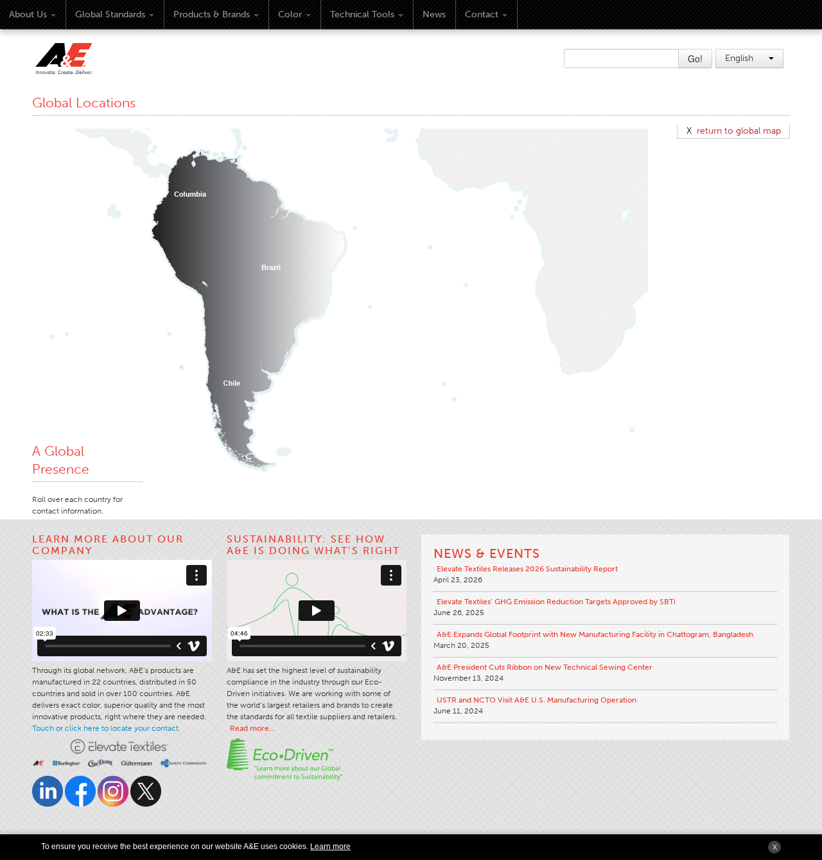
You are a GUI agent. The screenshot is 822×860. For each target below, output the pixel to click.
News (434, 14)
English (740, 58)
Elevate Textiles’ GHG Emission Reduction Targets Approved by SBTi (556, 601)
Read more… (252, 728)
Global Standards (110, 14)
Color (290, 14)
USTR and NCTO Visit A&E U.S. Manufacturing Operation (536, 699)
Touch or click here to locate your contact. (106, 728)
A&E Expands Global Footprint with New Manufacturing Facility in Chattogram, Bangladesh (595, 634)
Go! (695, 58)
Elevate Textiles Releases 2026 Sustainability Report (527, 568)
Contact (481, 14)
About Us (28, 14)
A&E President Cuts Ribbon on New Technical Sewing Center (544, 667)
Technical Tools (362, 14)
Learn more (330, 846)
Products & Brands (211, 14)
